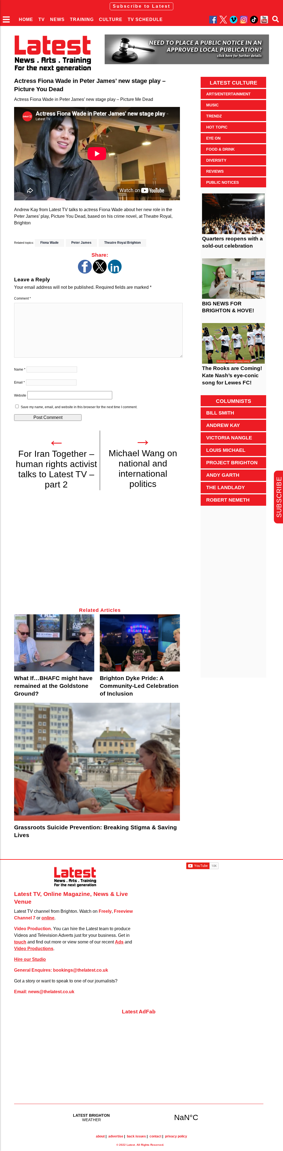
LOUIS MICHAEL (225, 450)
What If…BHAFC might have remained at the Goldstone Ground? (53, 686)
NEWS (57, 19)
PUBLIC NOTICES (222, 182)
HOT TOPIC (216, 127)
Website (20, 395)
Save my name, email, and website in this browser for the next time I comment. (79, 407)
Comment (22, 298)
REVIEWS (215, 171)
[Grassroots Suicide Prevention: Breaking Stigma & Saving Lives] (97, 762)
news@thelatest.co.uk (51, 991)
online (47, 918)
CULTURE (110, 19)
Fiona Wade (49, 243)
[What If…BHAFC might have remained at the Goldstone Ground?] (54, 642)
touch (20, 942)
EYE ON (213, 138)
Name (19, 369)
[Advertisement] (99, 552)
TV (41, 19)
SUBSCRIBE (279, 497)
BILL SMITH (220, 413)
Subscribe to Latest (142, 6)
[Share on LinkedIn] (115, 272)
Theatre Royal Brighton (122, 243)
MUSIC (212, 105)
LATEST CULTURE (233, 83)
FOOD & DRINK (220, 149)
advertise (115, 1136)
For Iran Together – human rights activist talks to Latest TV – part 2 (56, 469)
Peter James (81, 243)
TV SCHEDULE (145, 19)
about (100, 1136)
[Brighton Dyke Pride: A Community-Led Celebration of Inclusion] (140, 642)
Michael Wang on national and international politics (143, 468)
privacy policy (176, 1136)
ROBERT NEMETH (228, 500)
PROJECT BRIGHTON (232, 462)
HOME (26, 19)
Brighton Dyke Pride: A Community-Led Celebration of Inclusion (139, 686)
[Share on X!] (100, 272)
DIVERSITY (216, 160)
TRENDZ (214, 116)
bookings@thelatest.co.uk (80, 970)
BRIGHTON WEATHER (138, 1117)
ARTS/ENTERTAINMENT (228, 94)
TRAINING (82, 19)
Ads (119, 942)
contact (155, 1136)
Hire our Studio (30, 959)
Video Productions (33, 948)
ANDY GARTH (222, 475)
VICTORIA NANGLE (229, 438)
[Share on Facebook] (85, 272)
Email (19, 382)
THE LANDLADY (225, 487)
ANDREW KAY (223, 425)
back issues (136, 1136)
